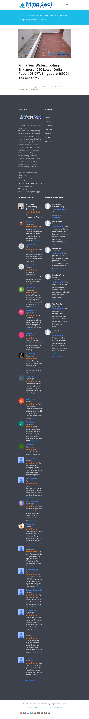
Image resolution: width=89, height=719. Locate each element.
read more (37, 240)
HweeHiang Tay (32, 569)
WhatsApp (48, 141)
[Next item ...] (57, 43)
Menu (66, 4)
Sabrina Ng (30, 458)
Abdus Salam (31, 524)
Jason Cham (31, 333)
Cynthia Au (30, 244)
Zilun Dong (30, 353)
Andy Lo (55, 330)
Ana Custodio (31, 478)
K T (27, 633)
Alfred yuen (30, 422)
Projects (48, 133)
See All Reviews (30, 680)
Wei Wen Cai (57, 304)
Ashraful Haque (32, 501)
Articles (47, 137)
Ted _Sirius (30, 222)
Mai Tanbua (30, 399)
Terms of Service (41, 707)
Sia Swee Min (31, 610)
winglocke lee (31, 310)
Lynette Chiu (31, 444)
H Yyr (28, 547)
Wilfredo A (30, 265)
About (48, 117)
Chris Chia (30, 376)
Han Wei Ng (30, 288)
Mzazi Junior (57, 221)
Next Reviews (57, 356)
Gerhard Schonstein (34, 590)
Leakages (49, 121)
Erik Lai (29, 658)
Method (49, 129)
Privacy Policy (57, 707)
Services (49, 125)
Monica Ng (56, 248)
